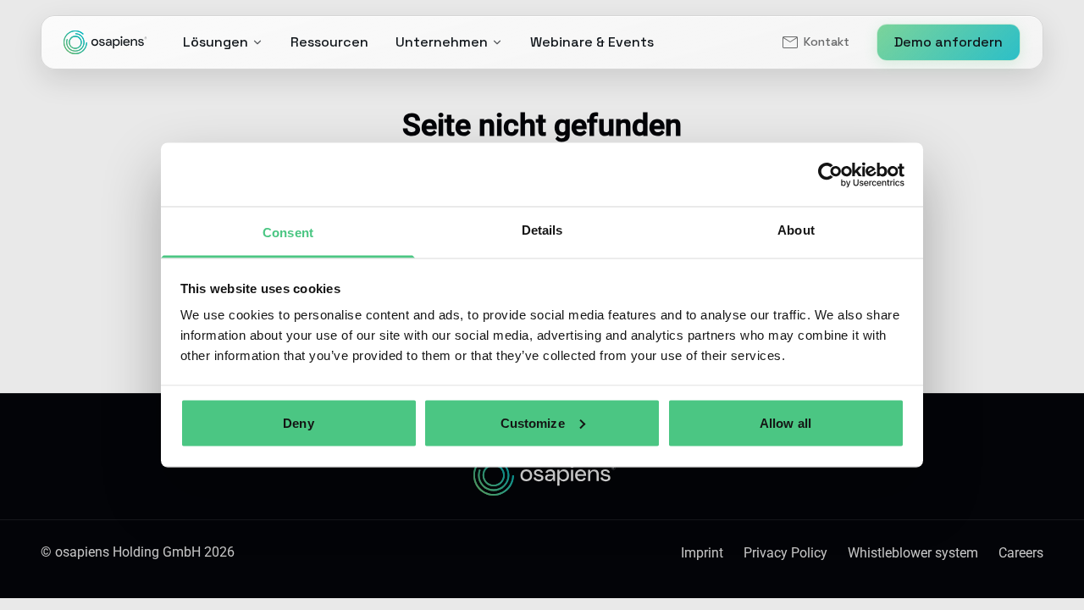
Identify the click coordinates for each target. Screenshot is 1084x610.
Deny (298, 422)
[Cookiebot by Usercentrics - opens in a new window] (830, 174)
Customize (533, 422)
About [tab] (796, 230)
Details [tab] (542, 230)
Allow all (785, 422)
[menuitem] (814, 42)
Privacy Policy (785, 553)
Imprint (702, 553)
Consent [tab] (288, 232)
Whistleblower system (913, 553)
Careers (1020, 553)
